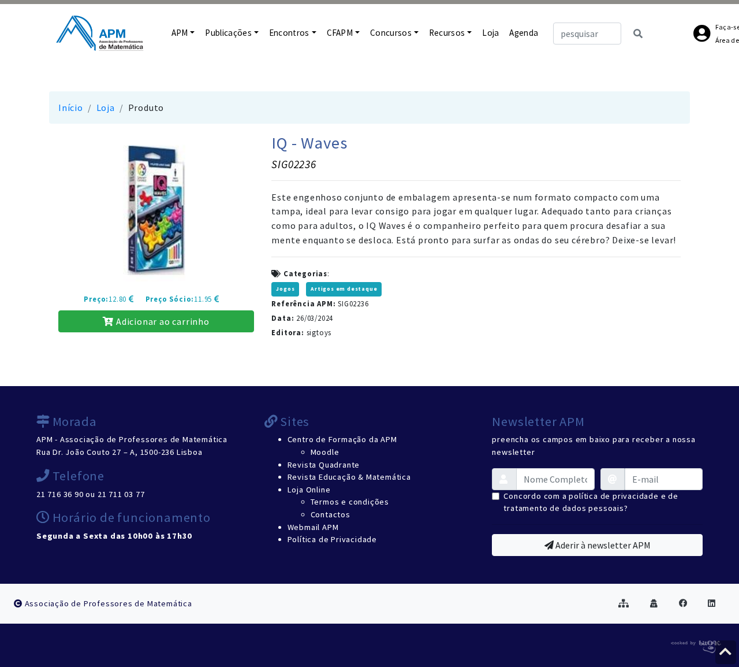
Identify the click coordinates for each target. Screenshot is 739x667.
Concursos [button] (391, 32)
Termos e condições (350, 501)
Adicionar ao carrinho (162, 321)
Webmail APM (313, 527)
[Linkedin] (712, 603)
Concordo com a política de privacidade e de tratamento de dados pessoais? (590, 502)
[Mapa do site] (624, 603)
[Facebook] (683, 603)
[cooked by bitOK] (695, 644)
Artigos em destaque (344, 289)
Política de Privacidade (332, 539)
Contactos (330, 514)
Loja (490, 32)
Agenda (523, 32)
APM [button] (179, 32)
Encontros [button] (289, 32)
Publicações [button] (228, 32)
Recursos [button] (447, 32)
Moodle (325, 452)
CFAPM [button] (340, 32)
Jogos (285, 289)
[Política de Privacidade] (654, 603)
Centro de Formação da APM (342, 439)
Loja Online (309, 489)
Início (70, 107)
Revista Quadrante (324, 465)
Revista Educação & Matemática (349, 477)
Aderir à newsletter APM (602, 545)
